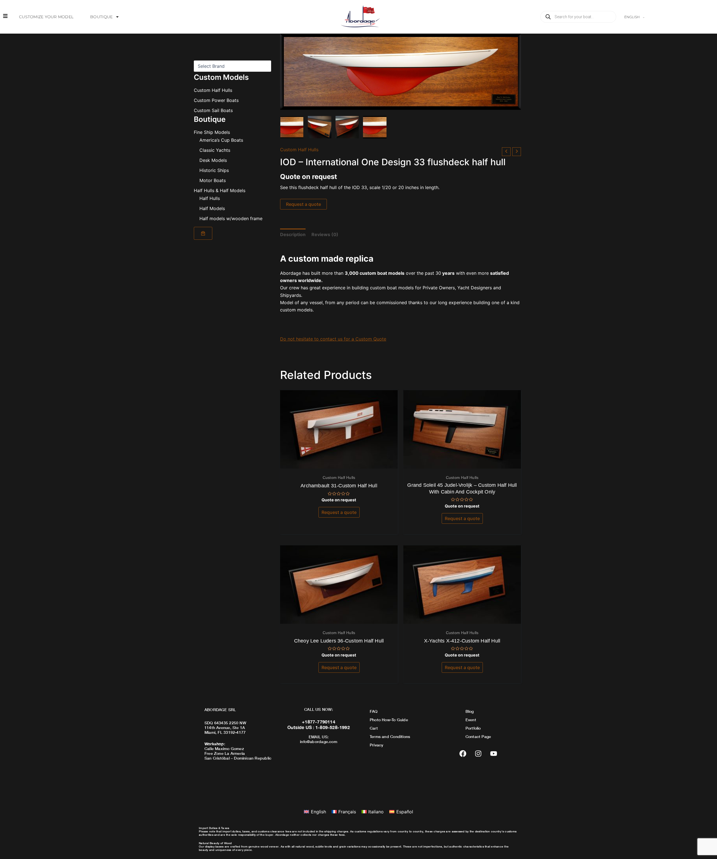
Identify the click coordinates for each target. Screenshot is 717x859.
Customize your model (46, 16)
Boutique (101, 16)
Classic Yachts (214, 150)
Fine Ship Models (212, 132)
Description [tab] (293, 234)
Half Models (212, 208)
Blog (469, 711)
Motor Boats (212, 180)
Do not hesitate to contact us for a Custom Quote (333, 339)
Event (470, 719)
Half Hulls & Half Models (219, 190)
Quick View (339, 463)
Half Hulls (209, 198)
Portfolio (473, 728)
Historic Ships (214, 170)
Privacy (376, 744)
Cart (374, 728)
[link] (203, 233)
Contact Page (478, 736)
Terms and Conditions (390, 736)
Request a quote (303, 204)
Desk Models (213, 160)
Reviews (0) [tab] (324, 234)
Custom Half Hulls (213, 90)
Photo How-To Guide (389, 719)
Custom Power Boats (216, 100)
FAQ (374, 711)
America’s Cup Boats (221, 140)
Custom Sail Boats (213, 110)
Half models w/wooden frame (230, 218)
